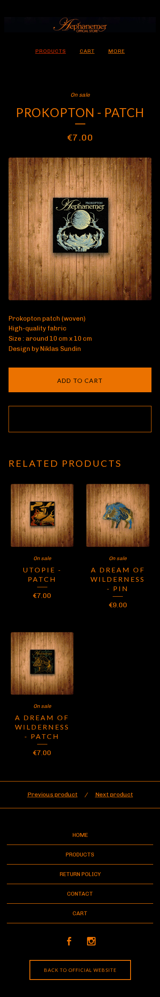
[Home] (80, 24)
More (116, 51)
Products (50, 51)
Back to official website (80, 970)
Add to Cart (80, 380)
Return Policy (80, 874)
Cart (87, 51)
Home (80, 835)
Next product (114, 794)
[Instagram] (91, 942)
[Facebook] (69, 942)
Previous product (52, 794)
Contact (80, 894)
